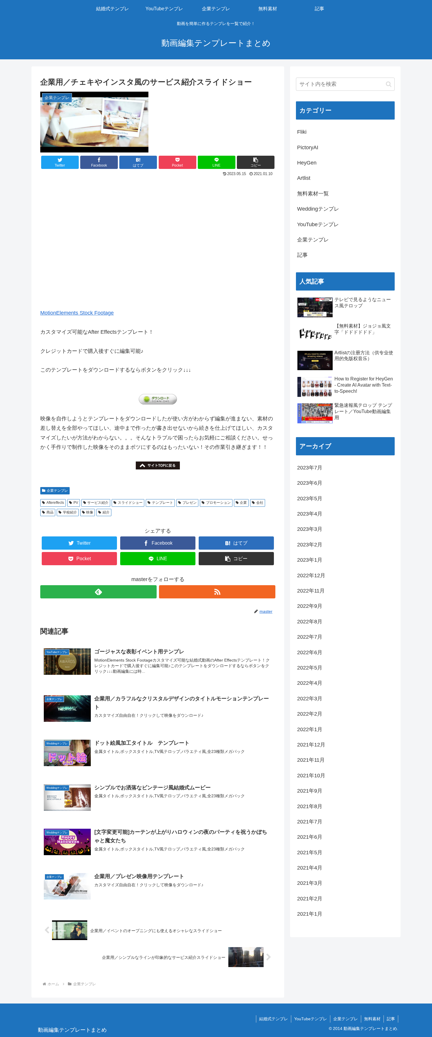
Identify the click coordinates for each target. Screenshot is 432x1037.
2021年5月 (309, 852)
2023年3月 (309, 529)
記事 (302, 255)
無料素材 (372, 1018)
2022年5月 (309, 668)
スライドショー (130, 503)
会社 (259, 503)
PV (75, 503)
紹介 (106, 512)
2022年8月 (309, 622)
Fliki (302, 132)
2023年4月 (309, 514)
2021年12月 (311, 745)
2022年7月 (309, 637)
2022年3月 (309, 699)
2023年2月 (309, 545)
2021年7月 (309, 822)
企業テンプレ (57, 491)
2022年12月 (311, 575)
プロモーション (218, 503)
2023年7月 (309, 468)
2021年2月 (309, 899)
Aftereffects (55, 503)
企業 (243, 503)
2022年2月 (309, 714)
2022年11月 (311, 591)
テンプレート (162, 503)
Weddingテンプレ (318, 209)
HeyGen (307, 163)
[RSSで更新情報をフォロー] (217, 591)
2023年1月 (309, 560)
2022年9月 (309, 606)
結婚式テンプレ (273, 1018)
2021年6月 (309, 837)
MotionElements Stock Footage (77, 313)
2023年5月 (309, 498)
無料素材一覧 (313, 194)
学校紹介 (70, 512)
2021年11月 (311, 760)
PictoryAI (307, 147)
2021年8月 (309, 806)
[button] (255, 162)
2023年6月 (309, 483)
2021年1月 (309, 914)
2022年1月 (309, 729)
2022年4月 (309, 683)
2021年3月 (309, 883)
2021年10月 (311, 775)
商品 (49, 512)
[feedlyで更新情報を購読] (98, 591)
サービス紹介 (97, 503)
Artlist (303, 178)
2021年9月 (309, 791)
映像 (89, 512)
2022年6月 (309, 652)
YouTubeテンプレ (318, 224)
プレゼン (189, 503)
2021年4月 (309, 868)
